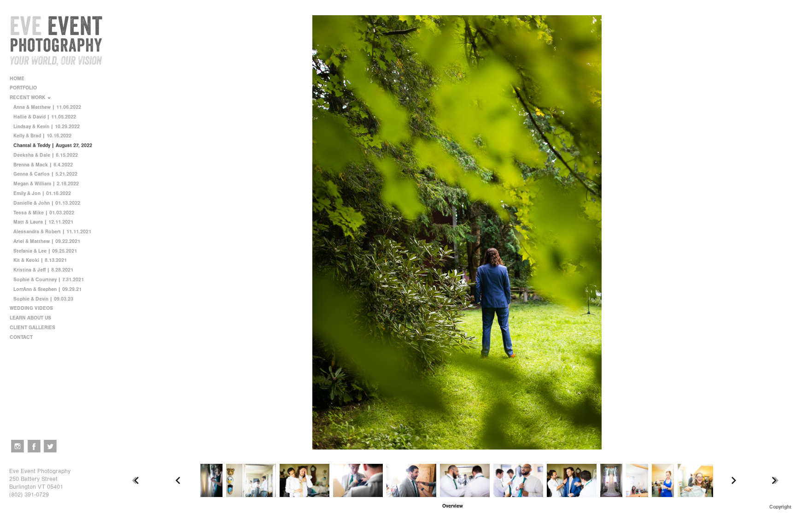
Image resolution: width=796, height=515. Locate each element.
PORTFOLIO (24, 88)
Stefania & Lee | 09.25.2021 (45, 251)
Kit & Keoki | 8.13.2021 (40, 260)
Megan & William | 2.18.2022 (46, 184)
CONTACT (21, 337)
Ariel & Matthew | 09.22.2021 (46, 241)
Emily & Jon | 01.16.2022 (42, 193)
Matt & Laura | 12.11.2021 (43, 222)
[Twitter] (50, 446)
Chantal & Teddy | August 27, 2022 (52, 145)
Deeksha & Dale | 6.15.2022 (45, 155)
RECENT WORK (28, 98)
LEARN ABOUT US (31, 318)
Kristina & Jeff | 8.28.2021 (43, 270)
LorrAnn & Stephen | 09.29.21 (47, 289)
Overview (452, 506)
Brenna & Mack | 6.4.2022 (43, 165)
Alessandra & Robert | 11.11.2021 (52, 232)
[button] (452, 506)
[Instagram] (17, 446)
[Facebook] (34, 446)
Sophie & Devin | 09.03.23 (43, 299)
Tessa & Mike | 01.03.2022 (43, 213)
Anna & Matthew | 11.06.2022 (47, 107)
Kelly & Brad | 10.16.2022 (42, 136)
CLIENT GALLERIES (32, 328)
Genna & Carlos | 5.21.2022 (45, 174)
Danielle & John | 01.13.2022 (46, 203)
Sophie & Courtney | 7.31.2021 (48, 280)
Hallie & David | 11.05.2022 (44, 117)
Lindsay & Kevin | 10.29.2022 (46, 127)
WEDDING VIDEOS (31, 308)
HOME (17, 79)
